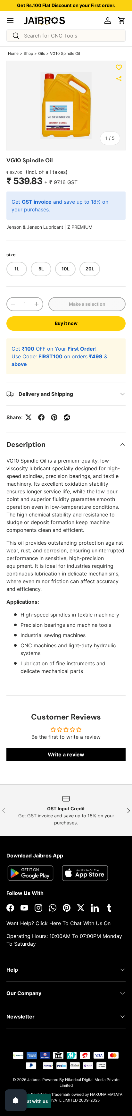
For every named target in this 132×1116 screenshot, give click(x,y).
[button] (122, 20)
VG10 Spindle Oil (65, 53)
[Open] (16, 1100)
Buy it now (66, 323)
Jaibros (33, 1079)
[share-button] (119, 78)
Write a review (66, 754)
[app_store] (30, 873)
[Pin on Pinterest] (54, 417)
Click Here (48, 923)
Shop (28, 53)
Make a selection (87, 304)
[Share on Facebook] (41, 417)
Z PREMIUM (80, 227)
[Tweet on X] (28, 417)
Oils (41, 53)
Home (13, 53)
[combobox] (66, 36)
